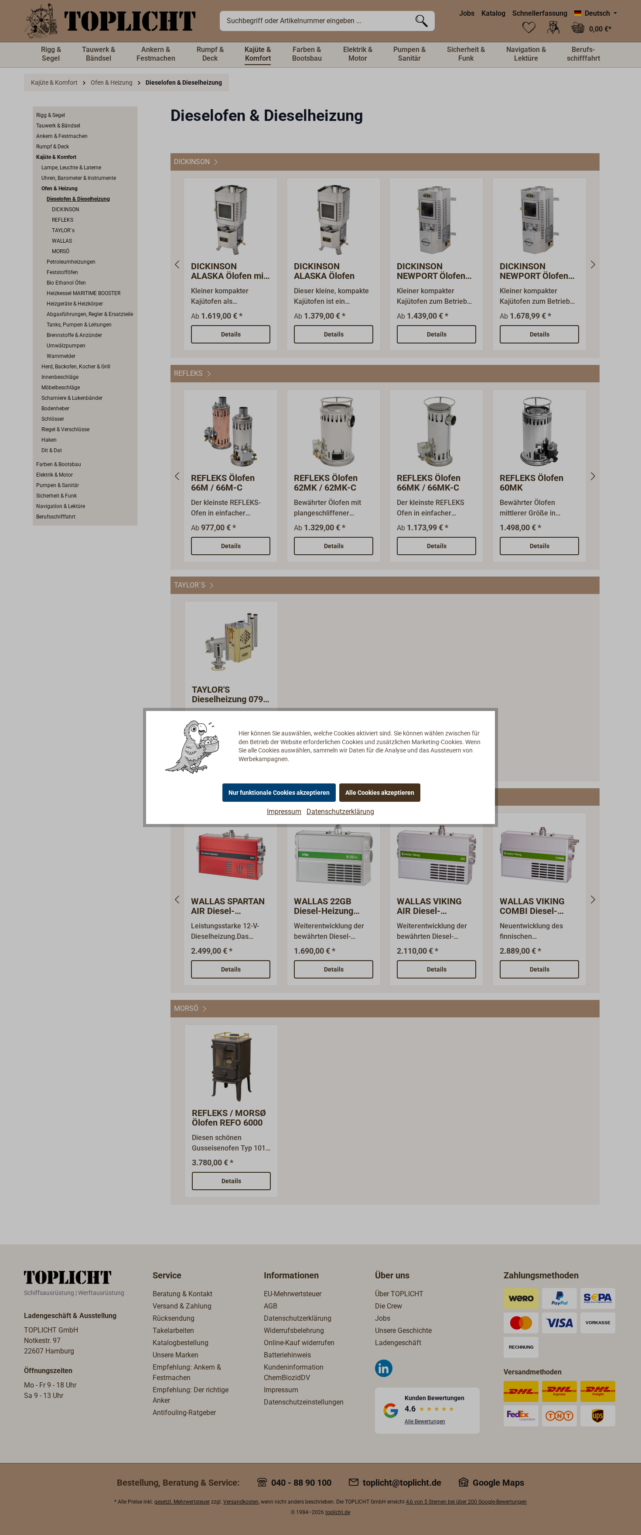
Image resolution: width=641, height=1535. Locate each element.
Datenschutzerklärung (340, 811)
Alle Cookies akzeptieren (379, 792)
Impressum (284, 811)
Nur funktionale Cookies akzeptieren (279, 792)
